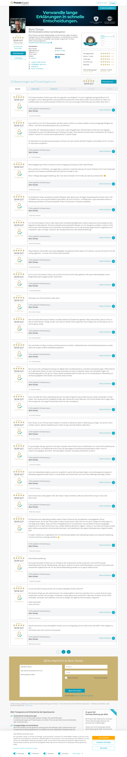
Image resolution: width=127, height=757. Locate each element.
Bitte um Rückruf (73, 678)
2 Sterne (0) (90, 89)
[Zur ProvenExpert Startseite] (20, 3)
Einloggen (112, 3)
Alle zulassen (103, 738)
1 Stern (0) (109, 89)
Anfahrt (33, 58)
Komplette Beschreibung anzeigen (39, 43)
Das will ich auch (102, 3)
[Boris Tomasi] (18, 25)
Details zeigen (76, 753)
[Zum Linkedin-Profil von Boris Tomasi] (56, 58)
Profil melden (29, 705)
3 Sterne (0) (72, 89)
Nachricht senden (75, 690)
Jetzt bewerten (18, 53)
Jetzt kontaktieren (108, 8)
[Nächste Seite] (69, 652)
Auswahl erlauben (103, 742)
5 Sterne (102, 35)
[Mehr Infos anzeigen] (90, 41)
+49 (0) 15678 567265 (38, 62)
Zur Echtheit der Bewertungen (18, 47)
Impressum (16, 748)
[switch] (29, 753)
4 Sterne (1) (53, 89)
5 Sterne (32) (35, 89)
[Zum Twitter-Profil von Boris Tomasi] (59, 58)
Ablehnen (103, 748)
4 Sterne (102, 38)
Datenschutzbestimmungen (29, 748)
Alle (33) (17, 89)
